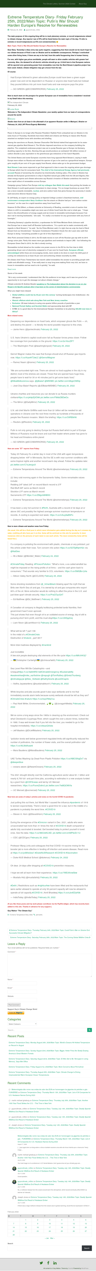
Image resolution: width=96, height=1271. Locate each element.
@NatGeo (15, 551)
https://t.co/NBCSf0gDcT (72, 758)
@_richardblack (48, 583)
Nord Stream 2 (13, 167)
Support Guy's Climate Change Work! (22, 1009)
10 (50, 1223)
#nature (27, 637)
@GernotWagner (47, 357)
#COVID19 (50, 809)
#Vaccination (72, 852)
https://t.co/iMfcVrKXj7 (76, 655)
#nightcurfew (44, 885)
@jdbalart (39, 380)
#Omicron (42, 822)
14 (14, 1227)
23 (38, 1231)
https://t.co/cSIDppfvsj (62, 617)
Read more (12, 269)
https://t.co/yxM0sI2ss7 (23, 852)
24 (50, 1231)
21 (14, 1231)
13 (86, 1223)
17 (50, 1227)
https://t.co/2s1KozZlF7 (63, 341)
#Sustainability (66, 671)
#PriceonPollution (42, 564)
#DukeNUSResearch (44, 852)
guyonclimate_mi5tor (33, 30)
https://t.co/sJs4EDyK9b (69, 892)
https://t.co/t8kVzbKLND (40, 832)
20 (86, 1227)
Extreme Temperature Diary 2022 (21, 915)
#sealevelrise (17, 675)
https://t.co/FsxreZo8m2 (34, 785)
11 (62, 1223)
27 (86, 1231)
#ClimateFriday (18, 564)
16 (38, 1227)
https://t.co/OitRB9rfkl (67, 417)
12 (74, 1223)
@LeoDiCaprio (62, 678)
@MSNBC (49, 380)
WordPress (84, 1268)
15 (26, 1227)
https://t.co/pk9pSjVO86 (29, 397)
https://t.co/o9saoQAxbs (42, 725)
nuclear (36, 191)
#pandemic (75, 802)
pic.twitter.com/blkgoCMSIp (67, 380)
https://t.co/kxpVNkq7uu (43, 698)
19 (74, 1227)
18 (62, 1227)
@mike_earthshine (32, 675)
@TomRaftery (57, 675)
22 (26, 1231)
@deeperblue (17, 762)
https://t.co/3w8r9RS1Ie (29, 671)
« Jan (47, 1238)
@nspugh (45, 675)
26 (74, 1231)
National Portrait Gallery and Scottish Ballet (29, 306)
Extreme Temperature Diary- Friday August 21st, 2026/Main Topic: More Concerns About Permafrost (46, 1067)
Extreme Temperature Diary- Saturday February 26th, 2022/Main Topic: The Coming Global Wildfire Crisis (49, 937)
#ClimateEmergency (49, 671)
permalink (39, 915)
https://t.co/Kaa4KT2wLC (27, 357)
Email (10, 988)
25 (62, 1231)
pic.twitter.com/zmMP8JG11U (66, 832)
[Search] (89, 1030)
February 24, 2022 (50, 555)
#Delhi (14, 885)
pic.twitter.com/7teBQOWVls (59, 785)
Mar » (52, 1238)
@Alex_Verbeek (32, 678)
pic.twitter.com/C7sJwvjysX (23, 464)
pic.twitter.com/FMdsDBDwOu (54, 397)
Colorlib (70, 1268)
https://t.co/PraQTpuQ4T (51, 594)
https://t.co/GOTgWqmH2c (72, 547)
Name (10, 979)
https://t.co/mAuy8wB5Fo (61, 514)
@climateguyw (17, 678)
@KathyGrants (47, 678)
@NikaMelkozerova (20, 380)
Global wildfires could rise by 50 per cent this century (33, 295)
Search (10, 1243)
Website (11, 996)
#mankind (46, 644)
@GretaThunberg (72, 675)
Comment (12, 952)
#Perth (45, 507)
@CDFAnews (31, 781)
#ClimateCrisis (33, 634)
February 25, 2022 (55, 88)
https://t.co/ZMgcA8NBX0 (38, 494)
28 (14, 1235)
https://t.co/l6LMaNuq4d (22, 745)
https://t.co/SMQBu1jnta (76, 571)
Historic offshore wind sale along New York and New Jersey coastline (40, 300)
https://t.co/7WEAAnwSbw (65, 872)
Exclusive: (16, 303)
